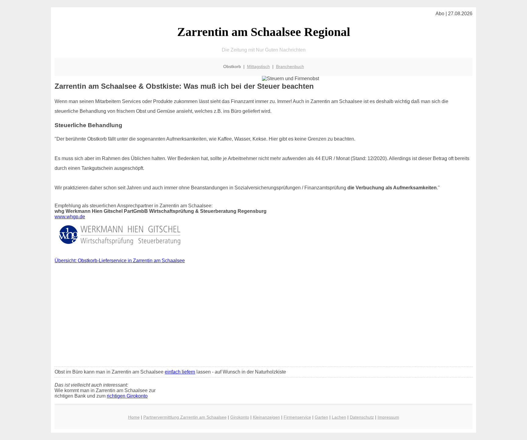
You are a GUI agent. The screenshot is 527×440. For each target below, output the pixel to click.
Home (134, 417)
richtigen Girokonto (127, 396)
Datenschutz (362, 417)
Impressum (388, 417)
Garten (321, 417)
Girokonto (239, 417)
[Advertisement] (263, 316)
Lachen (339, 417)
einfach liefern (180, 371)
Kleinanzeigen (266, 417)
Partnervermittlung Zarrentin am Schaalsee (185, 417)
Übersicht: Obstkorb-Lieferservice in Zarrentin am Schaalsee (120, 260)
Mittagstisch (258, 66)
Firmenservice (297, 417)
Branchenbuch (290, 66)
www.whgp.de (70, 216)
